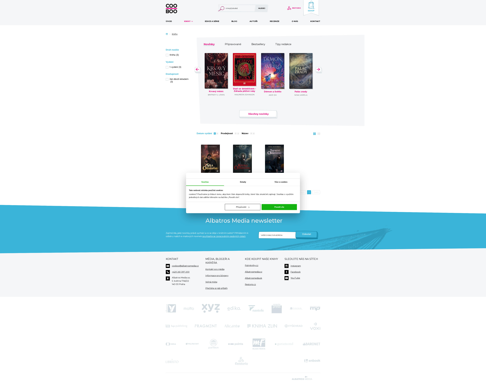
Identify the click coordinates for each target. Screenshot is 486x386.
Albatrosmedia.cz (253, 272)
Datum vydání (204, 133)
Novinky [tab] (209, 44)
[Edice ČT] (171, 344)
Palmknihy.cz (251, 265)
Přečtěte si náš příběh (216, 288)
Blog (234, 21)
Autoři (254, 21)
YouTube (295, 278)
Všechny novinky (258, 114)
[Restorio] (241, 361)
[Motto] (189, 308)
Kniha (174, 55)
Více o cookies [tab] (281, 182)
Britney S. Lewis (216, 95)
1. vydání (175, 67)
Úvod (169, 21)
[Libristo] (172, 361)
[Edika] (234, 308)
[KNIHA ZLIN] (262, 326)
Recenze (274, 21)
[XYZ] (211, 308)
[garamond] (284, 344)
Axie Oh (273, 95)
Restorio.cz (250, 284)
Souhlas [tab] (205, 182)
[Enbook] (312, 361)
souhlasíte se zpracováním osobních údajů (224, 236)
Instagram (296, 266)
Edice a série (212, 21)
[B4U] (176, 326)
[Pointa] (235, 344)
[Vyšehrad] (293, 326)
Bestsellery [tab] (258, 44)
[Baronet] (311, 344)
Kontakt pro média (214, 269)
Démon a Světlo (272, 92)
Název (245, 133)
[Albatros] (171, 308)
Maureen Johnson (245, 94)
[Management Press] (315, 308)
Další (316, 192)
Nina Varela (300, 95)
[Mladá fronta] (259, 344)
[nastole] (256, 308)
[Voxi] (315, 326)
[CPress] (296, 308)
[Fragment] (205, 326)
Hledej (261, 8)
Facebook (296, 272)
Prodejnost (227, 133)
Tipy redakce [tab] (283, 44)
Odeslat (306, 234)
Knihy (187, 21)
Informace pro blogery (216, 275)
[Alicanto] (231, 326)
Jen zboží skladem (179, 80)
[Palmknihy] (192, 344)
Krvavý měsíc (216, 91)
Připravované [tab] (233, 44)
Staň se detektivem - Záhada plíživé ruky (244, 90)
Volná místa (211, 282)
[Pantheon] (213, 344)
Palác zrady (301, 92)
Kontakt (315, 21)
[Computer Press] (277, 308)
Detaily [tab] (243, 182)
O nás (295, 21)
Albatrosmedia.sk (253, 278)
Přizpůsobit (241, 207)
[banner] (175, 8)
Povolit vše (279, 207)
